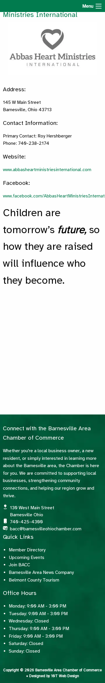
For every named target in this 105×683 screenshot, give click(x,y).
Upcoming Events (26, 557)
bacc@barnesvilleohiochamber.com (45, 529)
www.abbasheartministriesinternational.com (47, 170)
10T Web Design (65, 676)
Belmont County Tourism (34, 580)
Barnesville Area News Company (41, 572)
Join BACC (19, 565)
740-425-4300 (26, 522)
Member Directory (27, 550)
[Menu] (99, 6)
